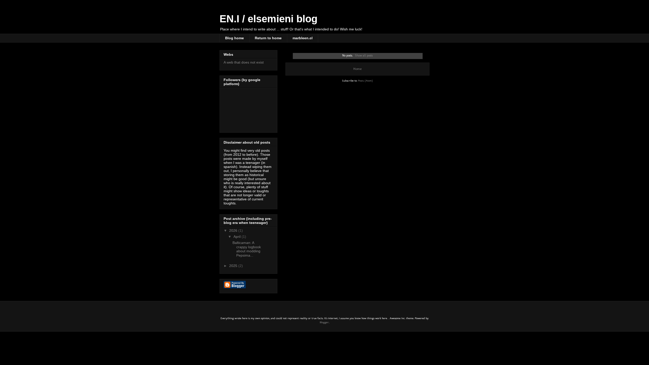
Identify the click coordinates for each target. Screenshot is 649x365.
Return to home (268, 38)
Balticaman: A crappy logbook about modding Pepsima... (246, 249)
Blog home (234, 38)
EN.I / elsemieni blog (268, 18)
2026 (233, 230)
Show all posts (364, 55)
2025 (233, 266)
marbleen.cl (303, 38)
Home (357, 69)
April (237, 237)
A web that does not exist (244, 62)
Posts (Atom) (365, 80)
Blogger (324, 322)
